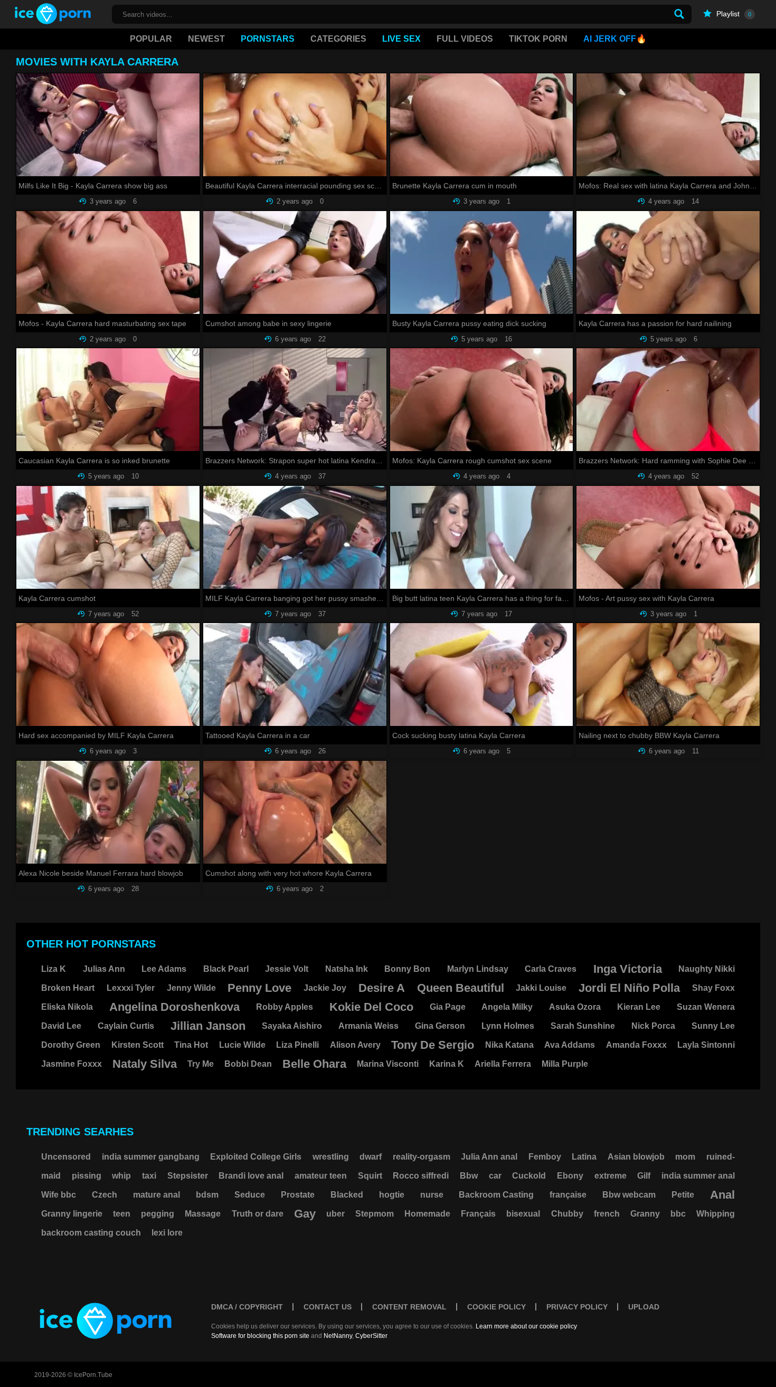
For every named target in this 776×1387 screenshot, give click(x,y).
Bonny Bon (407, 968)
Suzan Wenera (706, 1006)
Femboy (544, 1156)
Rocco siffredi (421, 1175)
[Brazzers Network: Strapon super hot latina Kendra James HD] (295, 400)
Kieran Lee (638, 1006)
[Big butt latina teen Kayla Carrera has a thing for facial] (482, 537)
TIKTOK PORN (538, 38)
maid (51, 1175)
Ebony (570, 1175)
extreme (610, 1175)
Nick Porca (653, 1025)
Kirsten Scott (137, 1044)
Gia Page (448, 1006)
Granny (645, 1213)
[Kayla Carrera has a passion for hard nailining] (668, 262)
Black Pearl (226, 968)
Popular (151, 38)
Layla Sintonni (706, 1044)
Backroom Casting (496, 1194)
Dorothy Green (70, 1044)
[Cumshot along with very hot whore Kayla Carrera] (295, 812)
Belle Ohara (314, 1063)
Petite (682, 1194)
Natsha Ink (346, 968)
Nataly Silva (144, 1063)
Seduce (249, 1194)
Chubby (567, 1213)
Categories (338, 38)
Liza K (53, 968)
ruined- (720, 1156)
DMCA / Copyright (247, 1307)
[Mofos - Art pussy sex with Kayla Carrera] (668, 537)
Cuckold (529, 1175)
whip (121, 1175)
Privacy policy (577, 1307)
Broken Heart (67, 987)
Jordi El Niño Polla (629, 987)
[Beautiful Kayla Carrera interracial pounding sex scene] (295, 125)
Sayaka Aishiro (292, 1025)
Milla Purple (565, 1063)
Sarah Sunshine (583, 1025)
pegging (157, 1213)
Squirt (370, 1175)
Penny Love (259, 987)
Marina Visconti (388, 1063)
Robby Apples (284, 1006)
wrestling (331, 1156)
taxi (149, 1175)
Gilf (643, 1175)
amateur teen (321, 1175)
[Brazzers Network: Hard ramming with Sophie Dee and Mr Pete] (668, 400)
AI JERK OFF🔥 (615, 38)
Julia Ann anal (489, 1156)
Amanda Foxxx (636, 1044)
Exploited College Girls (255, 1156)
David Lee (61, 1025)
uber (335, 1213)
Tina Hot (191, 1044)
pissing (86, 1175)
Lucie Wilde (242, 1044)
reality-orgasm (421, 1156)
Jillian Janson (208, 1025)
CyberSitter (371, 1336)
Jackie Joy (325, 987)
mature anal (156, 1194)
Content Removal (409, 1307)
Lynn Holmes (507, 1025)
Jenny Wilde (191, 987)
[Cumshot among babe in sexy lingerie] (295, 262)
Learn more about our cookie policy (526, 1326)
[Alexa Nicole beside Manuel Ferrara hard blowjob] (108, 812)
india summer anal (698, 1175)
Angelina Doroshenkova (174, 1006)
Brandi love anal (251, 1175)
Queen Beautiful (460, 987)
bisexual (523, 1213)
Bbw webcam (629, 1194)
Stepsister (187, 1175)
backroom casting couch (91, 1232)
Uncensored (66, 1156)
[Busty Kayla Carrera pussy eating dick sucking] (482, 262)
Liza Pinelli (297, 1044)
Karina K (446, 1063)
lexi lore (167, 1232)
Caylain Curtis (126, 1025)
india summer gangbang (151, 1156)
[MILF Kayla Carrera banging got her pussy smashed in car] (295, 537)
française (568, 1194)
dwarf (370, 1156)
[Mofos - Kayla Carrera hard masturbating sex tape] (108, 262)
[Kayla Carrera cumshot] (108, 537)
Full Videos (465, 38)
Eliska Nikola (67, 1006)
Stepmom (374, 1213)
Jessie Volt (286, 968)
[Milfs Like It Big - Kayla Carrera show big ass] (108, 125)
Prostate (298, 1194)
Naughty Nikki (706, 968)
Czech (104, 1194)
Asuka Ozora (575, 1006)
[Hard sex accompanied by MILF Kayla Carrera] (108, 674)
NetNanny (338, 1336)
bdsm (207, 1194)
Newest (206, 38)
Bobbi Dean (248, 1063)
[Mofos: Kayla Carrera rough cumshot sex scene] (482, 400)
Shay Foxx (713, 987)
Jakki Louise (541, 987)
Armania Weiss (368, 1025)
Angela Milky (507, 1006)
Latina (584, 1156)
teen (121, 1213)
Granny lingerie (71, 1213)
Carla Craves (550, 968)
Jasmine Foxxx (71, 1063)
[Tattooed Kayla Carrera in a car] (295, 674)
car (495, 1175)
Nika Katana (509, 1044)
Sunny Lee (713, 1025)
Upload (643, 1307)
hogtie (391, 1194)
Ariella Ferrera (503, 1063)
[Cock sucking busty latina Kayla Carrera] (482, 674)
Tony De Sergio (432, 1044)
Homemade (427, 1213)
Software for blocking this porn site (260, 1336)
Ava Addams (569, 1044)
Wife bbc (58, 1194)
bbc (678, 1213)
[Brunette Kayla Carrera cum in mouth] (482, 125)
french (607, 1213)
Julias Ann (104, 968)
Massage (203, 1213)
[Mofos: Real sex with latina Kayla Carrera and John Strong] (668, 125)
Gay (305, 1213)
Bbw (469, 1175)
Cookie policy (496, 1307)
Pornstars (268, 38)
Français (478, 1213)
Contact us (328, 1307)
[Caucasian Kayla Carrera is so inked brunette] (108, 400)
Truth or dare (257, 1213)
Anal (722, 1194)
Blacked (346, 1194)
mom (685, 1156)
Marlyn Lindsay (477, 968)
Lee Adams (163, 968)
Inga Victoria (627, 968)
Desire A (381, 987)
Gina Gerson (440, 1025)
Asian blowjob (636, 1156)
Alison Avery (355, 1044)
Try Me (200, 1063)
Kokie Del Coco (371, 1006)
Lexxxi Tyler (131, 987)
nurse (431, 1194)
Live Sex (401, 38)
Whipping (715, 1213)
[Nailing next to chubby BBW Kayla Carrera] (668, 674)
